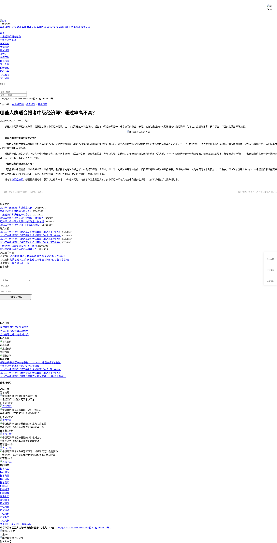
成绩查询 (4, 57)
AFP (48, 27)
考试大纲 (4, 520)
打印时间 (4, 489)
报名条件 (4, 475)
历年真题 (14, 263)
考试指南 (4, 50)
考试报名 (4, 47)
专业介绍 (4, 64)
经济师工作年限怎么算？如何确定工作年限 (22, 221)
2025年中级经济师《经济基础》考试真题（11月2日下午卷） (30, 232)
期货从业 (85, 27)
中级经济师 (6, 27)
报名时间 (4, 472)
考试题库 (4, 74)
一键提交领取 (15, 297)
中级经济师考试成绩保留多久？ (16, 211)
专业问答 (4, 78)
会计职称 (41, 27)
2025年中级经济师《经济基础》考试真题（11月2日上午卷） (30, 239)
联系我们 (15, 524)
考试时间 (4, 503)
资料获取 (270, 270)
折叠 (262, 268)
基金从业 (31, 27)
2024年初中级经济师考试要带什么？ (18, 249)
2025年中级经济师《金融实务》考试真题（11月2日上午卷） (30, 373)
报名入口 (4, 469)
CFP (53, 27)
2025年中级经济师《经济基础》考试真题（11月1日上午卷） (30, 235)
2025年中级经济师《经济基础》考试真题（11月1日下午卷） (30, 242)
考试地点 (4, 510)
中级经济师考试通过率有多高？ (16, 214)
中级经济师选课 (8, 40)
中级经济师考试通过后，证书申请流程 (19, 366)
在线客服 (270, 259)
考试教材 (4, 514)
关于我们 (4, 524)
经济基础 (14, 259)
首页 (2, 33)
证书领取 (4, 61)
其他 (66, 259)
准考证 (3, 54)
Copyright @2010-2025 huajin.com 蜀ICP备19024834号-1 (83, 527)
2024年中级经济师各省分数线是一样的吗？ (22, 218)
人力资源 (24, 259)
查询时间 (4, 500)
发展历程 (26, 524)
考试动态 (4, 43)
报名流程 (4, 479)
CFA (14, 27)
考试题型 (4, 517)
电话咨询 (270, 281)
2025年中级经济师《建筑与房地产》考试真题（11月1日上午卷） (33, 376)
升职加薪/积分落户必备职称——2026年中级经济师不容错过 (30, 362)
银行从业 (66, 27)
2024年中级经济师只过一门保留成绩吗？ (21, 225)
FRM (58, 27)
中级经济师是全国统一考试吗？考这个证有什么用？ (32, 192)
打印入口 (4, 486)
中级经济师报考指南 (10, 36)
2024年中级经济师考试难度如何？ (17, 207)
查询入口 (4, 496)
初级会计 (21, 27)
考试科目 (4, 507)
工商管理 (39, 259)
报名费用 (4, 482)
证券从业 (75, 27)
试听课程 (4, 68)
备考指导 (4, 71)
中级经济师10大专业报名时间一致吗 (18, 246)
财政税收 (49, 259)
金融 (31, 259)
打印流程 (4, 493)
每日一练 (24, 263)
